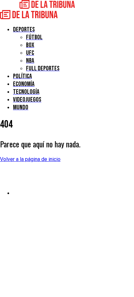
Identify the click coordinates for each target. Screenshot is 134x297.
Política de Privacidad (38, 193)
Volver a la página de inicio (30, 159)
